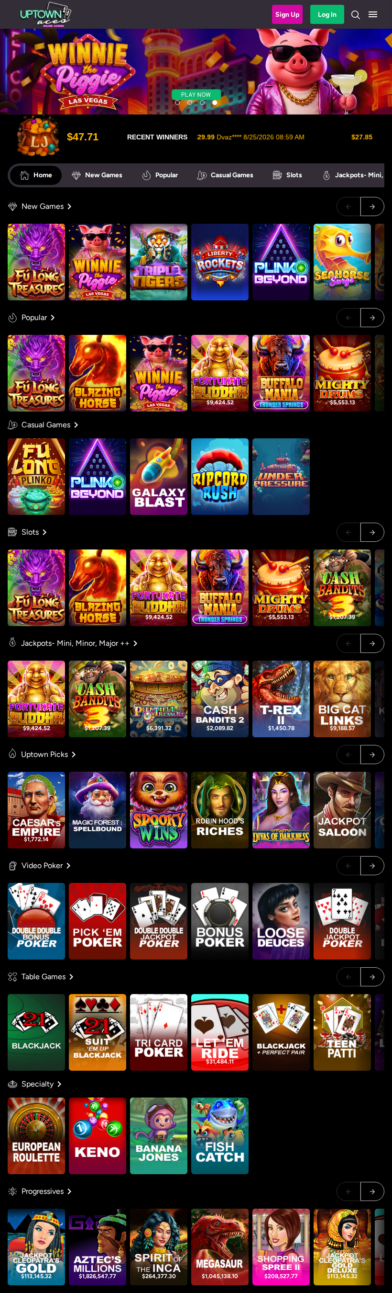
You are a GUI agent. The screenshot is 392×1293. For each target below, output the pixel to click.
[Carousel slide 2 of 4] (189, 102)
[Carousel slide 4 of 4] (214, 102)
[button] (373, 14)
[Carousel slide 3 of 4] (202, 102)
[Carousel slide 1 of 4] (177, 102)
